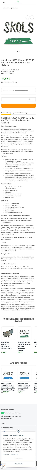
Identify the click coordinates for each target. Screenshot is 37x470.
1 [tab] (17, 51)
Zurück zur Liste (7, 8)
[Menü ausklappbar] (3, 2)
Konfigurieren (18, 463)
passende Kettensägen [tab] (21, 113)
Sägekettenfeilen (29, 292)
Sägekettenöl (24, 278)
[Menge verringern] (3, 99)
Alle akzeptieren (18, 458)
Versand (15, 82)
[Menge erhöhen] (34, 99)
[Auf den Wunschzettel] (32, 17)
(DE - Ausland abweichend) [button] (21, 90)
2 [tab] (19, 51)
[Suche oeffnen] (8, 2)
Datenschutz (14, 454)
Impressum (6, 454)
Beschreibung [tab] (6, 113)
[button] (30, 1)
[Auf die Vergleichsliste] (27, 17)
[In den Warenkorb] (2, 13)
